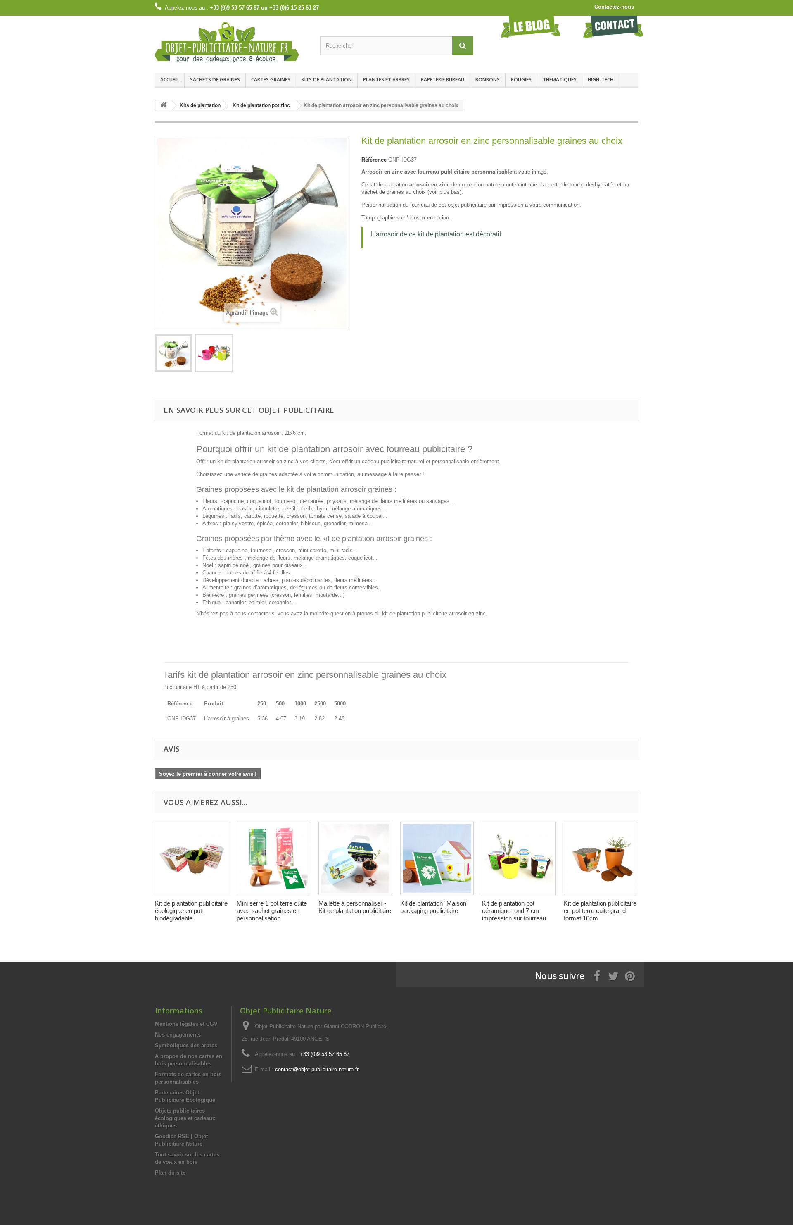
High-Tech (600, 79)
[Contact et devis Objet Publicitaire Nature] (613, 27)
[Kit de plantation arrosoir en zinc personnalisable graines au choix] (173, 353)
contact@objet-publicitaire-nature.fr (317, 1069)
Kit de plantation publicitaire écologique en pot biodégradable (191, 911)
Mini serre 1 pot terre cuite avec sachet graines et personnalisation (272, 911)
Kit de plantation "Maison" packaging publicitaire (434, 907)
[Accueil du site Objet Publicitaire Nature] (163, 105)
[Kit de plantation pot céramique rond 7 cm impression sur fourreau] (519, 858)
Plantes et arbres (386, 79)
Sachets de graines (215, 79)
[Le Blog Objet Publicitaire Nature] (531, 27)
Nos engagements (178, 1035)
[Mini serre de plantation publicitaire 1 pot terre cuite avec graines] (273, 858)
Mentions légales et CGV (186, 1024)
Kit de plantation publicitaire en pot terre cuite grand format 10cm (600, 911)
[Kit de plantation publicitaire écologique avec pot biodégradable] (191, 858)
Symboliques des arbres (186, 1045)
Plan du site (170, 1173)
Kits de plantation (327, 79)
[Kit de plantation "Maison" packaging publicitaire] (437, 858)
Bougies (521, 79)
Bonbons (487, 79)
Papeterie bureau (442, 79)
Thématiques (560, 79)
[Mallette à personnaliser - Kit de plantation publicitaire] (355, 858)
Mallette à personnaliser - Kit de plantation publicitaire (354, 907)
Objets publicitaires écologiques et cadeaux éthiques (185, 1118)
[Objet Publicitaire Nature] (231, 42)
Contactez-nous (614, 7)
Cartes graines (270, 79)
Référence (374, 160)
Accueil (169, 79)
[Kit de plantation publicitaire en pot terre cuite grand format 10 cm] (600, 858)
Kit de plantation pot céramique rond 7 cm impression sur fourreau (514, 911)
